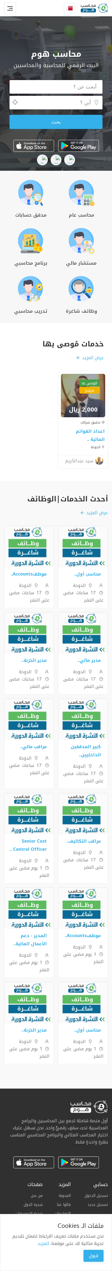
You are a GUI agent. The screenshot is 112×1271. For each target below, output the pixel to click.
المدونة (65, 1195)
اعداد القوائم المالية (90, 435)
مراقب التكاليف (85, 841)
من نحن (37, 1195)
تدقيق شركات (90, 422)
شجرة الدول (33, 1204)
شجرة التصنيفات (29, 1213)
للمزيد (43, 1243)
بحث (56, 122)
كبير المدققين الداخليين (86, 750)
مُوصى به (89, 383)
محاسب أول (88, 574)
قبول (93, 1255)
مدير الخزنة (35, 660)
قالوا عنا (64, 1204)
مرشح (89, 390)
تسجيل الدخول (96, 1195)
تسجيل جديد (98, 1204)
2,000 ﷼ (83, 409)
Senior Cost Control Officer (29, 845)
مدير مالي (90, 660)
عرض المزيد (93, 357)
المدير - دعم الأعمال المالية (31, 939)
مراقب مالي (34, 746)
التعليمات (63, 1213)
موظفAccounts (30, 574)
